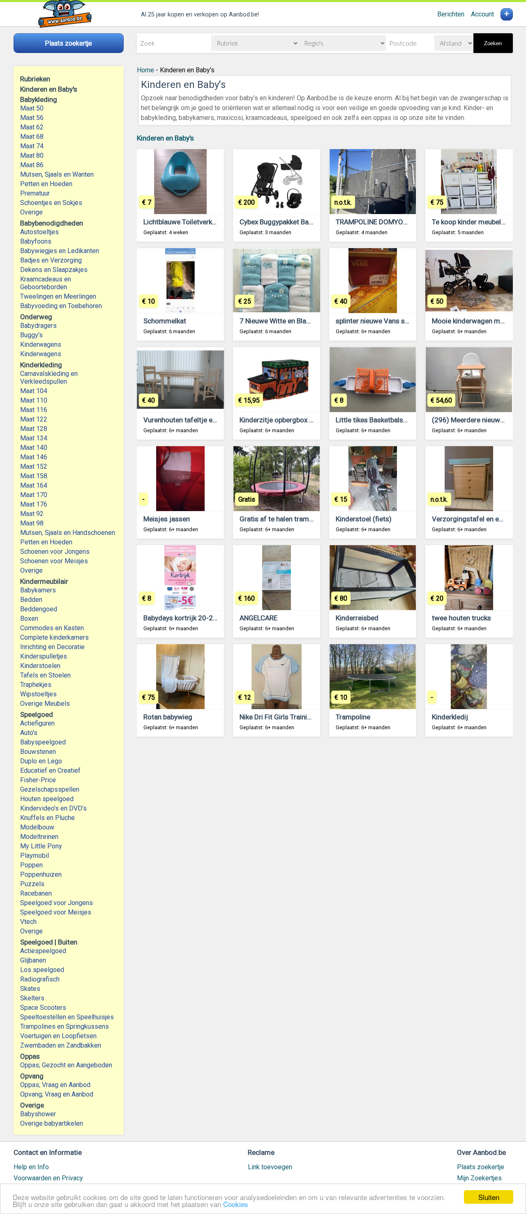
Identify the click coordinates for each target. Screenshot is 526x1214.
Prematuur (35, 193)
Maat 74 (32, 146)
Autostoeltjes (39, 232)
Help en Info (31, 1167)
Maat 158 (33, 476)
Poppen (31, 865)
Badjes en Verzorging (51, 260)
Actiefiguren (37, 723)
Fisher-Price (38, 780)
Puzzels (32, 884)
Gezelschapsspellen (49, 789)
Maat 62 (32, 127)
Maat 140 (33, 448)
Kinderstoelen (40, 666)
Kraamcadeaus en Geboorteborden (45, 283)
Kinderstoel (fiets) (364, 519)
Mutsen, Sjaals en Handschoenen (67, 533)
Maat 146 (33, 457)
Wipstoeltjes (38, 694)
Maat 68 (32, 137)
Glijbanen (33, 960)
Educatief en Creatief (50, 770)
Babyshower (38, 1114)
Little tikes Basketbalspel (374, 420)
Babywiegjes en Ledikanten (59, 251)
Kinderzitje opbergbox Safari (284, 420)
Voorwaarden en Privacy (48, 1178)
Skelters (32, 998)
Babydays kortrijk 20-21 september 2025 (206, 618)
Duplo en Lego (41, 761)
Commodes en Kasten (52, 628)
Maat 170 (33, 495)
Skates (30, 989)
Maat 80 (32, 155)
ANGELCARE (258, 618)
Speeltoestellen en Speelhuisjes (67, 1017)
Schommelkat (164, 321)
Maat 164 (33, 485)
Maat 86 (32, 165)
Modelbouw (37, 827)
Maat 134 (33, 438)
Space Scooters (43, 1007)
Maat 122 (33, 419)
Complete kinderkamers (54, 637)
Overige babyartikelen (51, 1123)
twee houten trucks (461, 618)
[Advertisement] (325, 845)
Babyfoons (35, 241)
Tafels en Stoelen (45, 675)
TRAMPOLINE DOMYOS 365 (378, 222)
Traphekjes (35, 685)
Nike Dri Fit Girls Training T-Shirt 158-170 (302, 717)
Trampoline (353, 717)
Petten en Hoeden (46, 184)
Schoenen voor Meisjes (54, 561)
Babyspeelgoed (43, 742)
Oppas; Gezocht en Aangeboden (66, 1065)
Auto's (28, 733)
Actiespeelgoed (43, 951)
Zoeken (493, 43)
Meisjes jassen (166, 519)
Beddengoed (38, 609)
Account (482, 14)
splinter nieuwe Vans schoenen (383, 321)
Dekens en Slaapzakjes (54, 270)
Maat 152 (33, 466)
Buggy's (31, 335)
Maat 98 (32, 523)
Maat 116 (33, 410)
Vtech (28, 922)
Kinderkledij (450, 717)
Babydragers (38, 325)
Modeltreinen (39, 837)
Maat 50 (32, 108)
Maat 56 (32, 118)
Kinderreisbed (357, 618)
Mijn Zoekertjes (479, 1178)
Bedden (31, 600)
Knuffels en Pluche (47, 818)
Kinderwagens (40, 344)
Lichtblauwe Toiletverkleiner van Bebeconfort (212, 222)
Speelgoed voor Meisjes (55, 912)
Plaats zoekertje (480, 1167)
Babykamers (38, 590)
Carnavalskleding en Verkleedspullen (49, 377)
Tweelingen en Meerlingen (58, 296)
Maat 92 (32, 514)
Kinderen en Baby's (165, 138)
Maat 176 (33, 504)
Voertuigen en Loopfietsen (58, 1036)
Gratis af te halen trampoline (284, 519)
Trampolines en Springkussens (64, 1026)
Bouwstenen (38, 752)
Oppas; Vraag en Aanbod (55, 1085)
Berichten (450, 14)
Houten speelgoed (47, 799)
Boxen (29, 618)
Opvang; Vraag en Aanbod (56, 1094)
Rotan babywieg (167, 717)
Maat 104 (33, 391)
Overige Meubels (45, 703)
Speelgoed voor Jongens (56, 903)
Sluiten (488, 1197)
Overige (31, 212)
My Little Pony (41, 846)
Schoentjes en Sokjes (51, 203)
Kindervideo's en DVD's (53, 808)
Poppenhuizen (41, 874)
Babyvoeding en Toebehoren (61, 306)
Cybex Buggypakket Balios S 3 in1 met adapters (312, 222)
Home (145, 70)
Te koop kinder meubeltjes (472, 222)
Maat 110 (33, 400)
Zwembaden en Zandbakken (60, 1045)
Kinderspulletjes (43, 656)
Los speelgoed (42, 970)
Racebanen (36, 893)
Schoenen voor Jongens (55, 551)
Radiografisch (40, 979)
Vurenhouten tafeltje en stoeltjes (194, 420)
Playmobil (34, 855)
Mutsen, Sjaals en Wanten (57, 174)
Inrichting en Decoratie (52, 647)
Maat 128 (33, 429)
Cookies (235, 1204)
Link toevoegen (270, 1167)
